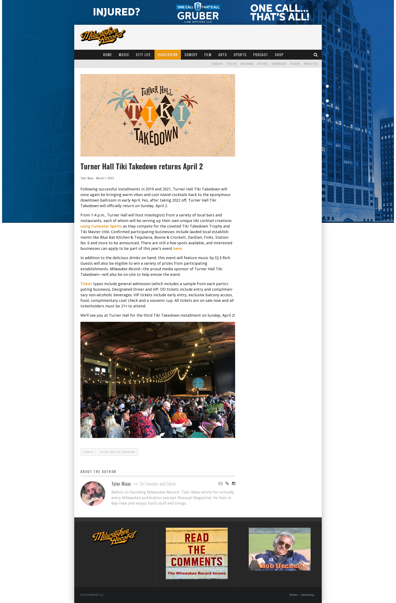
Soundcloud (279, 63)
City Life (143, 54)
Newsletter (311, 63)
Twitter (232, 63)
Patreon (295, 63)
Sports (240, 54)
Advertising (307, 595)
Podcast (260, 54)
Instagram (247, 63)
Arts (222, 54)
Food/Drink (168, 54)
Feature (88, 452)
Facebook (217, 63)
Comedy (191, 54)
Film (208, 54)
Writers (294, 595)
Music (124, 54)
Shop (279, 54)
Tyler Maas (87, 178)
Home (107, 54)
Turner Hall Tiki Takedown (117, 452)
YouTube (262, 63)
